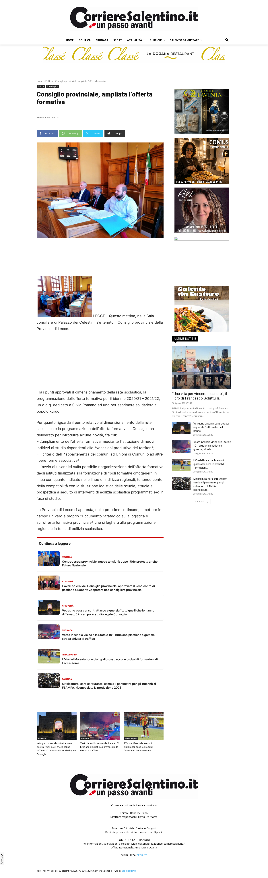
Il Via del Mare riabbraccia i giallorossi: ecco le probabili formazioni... (208, 464)
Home (40, 81)
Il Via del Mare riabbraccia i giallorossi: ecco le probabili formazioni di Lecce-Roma (139, 747)
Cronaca (85, 738)
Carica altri (200, 501)
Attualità (42, 738)
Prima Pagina (52, 86)
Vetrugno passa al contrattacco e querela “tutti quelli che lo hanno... (211, 427)
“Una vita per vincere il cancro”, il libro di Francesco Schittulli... (199, 395)
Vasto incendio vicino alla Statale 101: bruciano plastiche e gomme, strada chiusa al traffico (100, 747)
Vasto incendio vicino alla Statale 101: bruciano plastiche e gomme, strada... (212, 446)
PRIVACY (141, 855)
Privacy (2, 860)
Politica (49, 81)
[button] (227, 40)
